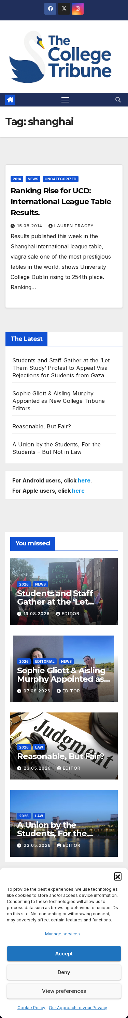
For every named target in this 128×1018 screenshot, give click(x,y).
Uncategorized (60, 179)
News (33, 179)
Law (39, 747)
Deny (64, 972)
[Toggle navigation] (65, 99)
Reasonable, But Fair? (41, 426)
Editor (71, 613)
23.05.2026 (38, 768)
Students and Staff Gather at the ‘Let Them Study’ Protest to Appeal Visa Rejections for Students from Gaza (61, 368)
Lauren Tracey (74, 225)
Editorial (45, 661)
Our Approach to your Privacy (78, 1007)
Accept (64, 953)
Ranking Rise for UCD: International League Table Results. (61, 201)
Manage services (62, 933)
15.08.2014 (30, 225)
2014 (17, 179)
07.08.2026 (38, 690)
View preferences (64, 991)
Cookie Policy (31, 1007)
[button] (117, 876)
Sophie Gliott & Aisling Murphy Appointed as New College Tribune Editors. (58, 401)
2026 (24, 584)
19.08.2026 (37, 613)
